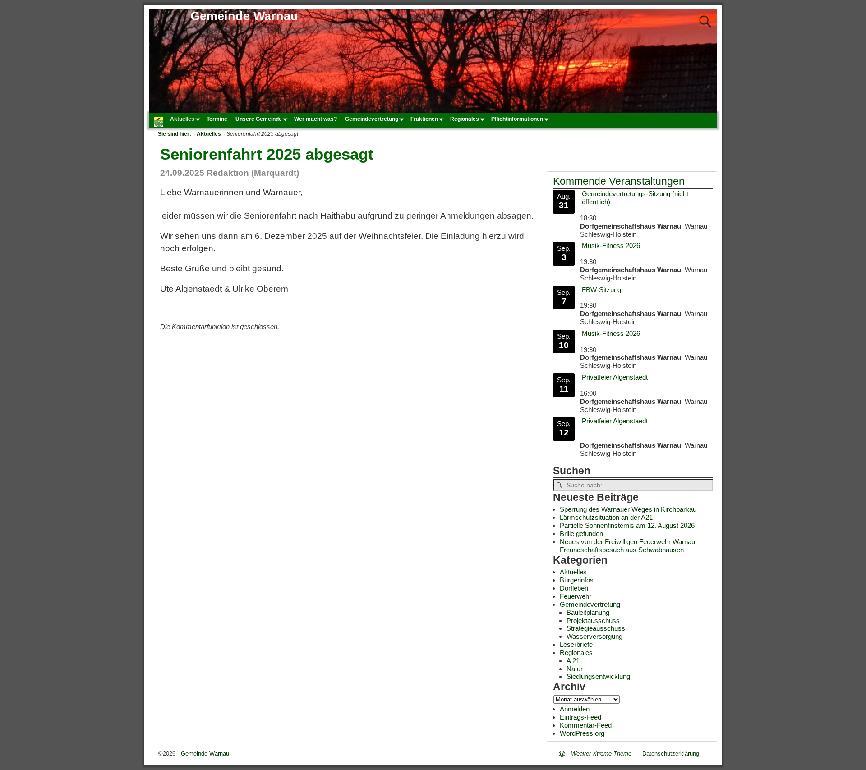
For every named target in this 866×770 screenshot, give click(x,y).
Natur (575, 669)
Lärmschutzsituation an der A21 (606, 517)
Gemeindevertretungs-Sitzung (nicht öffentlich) (635, 198)
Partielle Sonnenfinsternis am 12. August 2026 (627, 525)
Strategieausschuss (596, 628)
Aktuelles (182, 119)
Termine (217, 119)
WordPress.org (582, 733)
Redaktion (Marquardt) (253, 173)
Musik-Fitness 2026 (611, 245)
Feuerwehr (575, 596)
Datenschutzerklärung (670, 753)
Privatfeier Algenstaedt (615, 377)
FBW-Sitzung (601, 289)
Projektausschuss (593, 620)
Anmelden (575, 709)
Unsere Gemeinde (258, 119)
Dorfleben (574, 588)
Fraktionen (424, 119)
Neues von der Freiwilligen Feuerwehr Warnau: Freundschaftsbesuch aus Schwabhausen (628, 546)
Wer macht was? (315, 119)
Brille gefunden (581, 533)
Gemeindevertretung (371, 119)
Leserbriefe (576, 644)
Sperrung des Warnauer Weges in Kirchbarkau (628, 509)
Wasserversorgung (594, 636)
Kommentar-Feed (586, 725)
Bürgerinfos (577, 580)
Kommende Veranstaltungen (619, 181)
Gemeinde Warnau (244, 16)
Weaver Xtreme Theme (601, 753)
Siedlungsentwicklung (598, 676)
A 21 (573, 661)
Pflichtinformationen (517, 119)
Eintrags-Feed (580, 717)
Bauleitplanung (588, 612)
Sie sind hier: (174, 134)
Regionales (464, 119)
